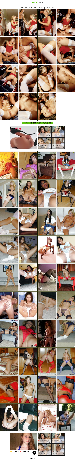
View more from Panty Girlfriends (37, 123)
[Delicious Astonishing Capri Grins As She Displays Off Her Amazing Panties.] (9, 417)
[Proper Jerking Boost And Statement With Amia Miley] (47, 221)
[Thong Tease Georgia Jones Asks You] (28, 361)
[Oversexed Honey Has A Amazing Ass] (9, 305)
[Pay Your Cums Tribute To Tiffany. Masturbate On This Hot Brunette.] (28, 221)
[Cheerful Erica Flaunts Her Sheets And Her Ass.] (28, 249)
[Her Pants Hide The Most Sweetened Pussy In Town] (65, 221)
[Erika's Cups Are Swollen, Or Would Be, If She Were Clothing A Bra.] (28, 389)
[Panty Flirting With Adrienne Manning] (47, 361)
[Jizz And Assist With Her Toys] (9, 165)
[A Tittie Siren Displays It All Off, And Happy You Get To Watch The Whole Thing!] (47, 333)
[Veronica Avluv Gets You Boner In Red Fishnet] (47, 305)
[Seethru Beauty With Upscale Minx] (47, 249)
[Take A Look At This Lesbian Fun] (47, 417)
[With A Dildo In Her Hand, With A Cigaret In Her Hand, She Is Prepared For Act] (65, 417)
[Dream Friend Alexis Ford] (47, 165)
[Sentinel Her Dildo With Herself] (28, 305)
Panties (38, 3)
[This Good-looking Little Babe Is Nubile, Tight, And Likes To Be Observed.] (9, 221)
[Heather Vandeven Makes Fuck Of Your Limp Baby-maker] (9, 193)
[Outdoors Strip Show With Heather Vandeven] (65, 333)
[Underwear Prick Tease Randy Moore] (65, 361)
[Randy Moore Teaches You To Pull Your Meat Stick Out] (9, 361)
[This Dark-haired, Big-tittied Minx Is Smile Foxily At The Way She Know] (47, 277)
